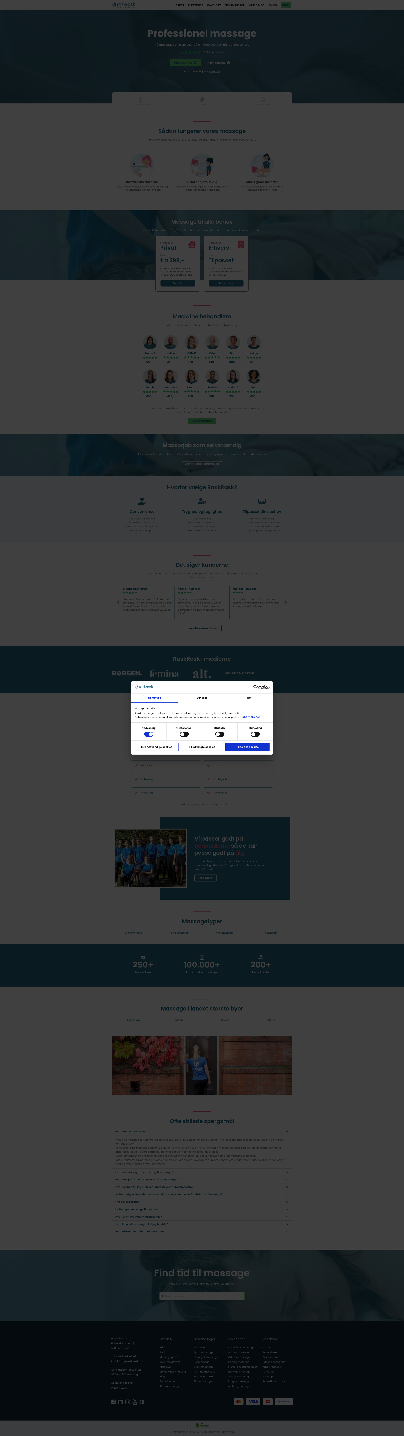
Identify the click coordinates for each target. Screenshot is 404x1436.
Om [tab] (249, 698)
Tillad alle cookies (247, 746)
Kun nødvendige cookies (156, 746)
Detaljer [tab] (202, 698)
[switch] (184, 734)
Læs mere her (251, 717)
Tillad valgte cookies (202, 746)
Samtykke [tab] (154, 698)
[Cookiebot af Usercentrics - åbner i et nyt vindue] (256, 687)
